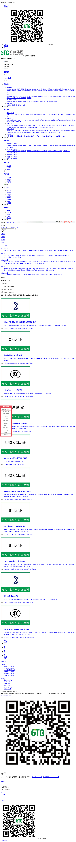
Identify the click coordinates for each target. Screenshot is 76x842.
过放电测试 (53, 89)
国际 (13, 363)
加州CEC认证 (35, 136)
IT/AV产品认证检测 (12, 152)
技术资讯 (9, 181)
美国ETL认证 (56, 120)
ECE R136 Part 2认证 (12, 125)
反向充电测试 (20, 91)
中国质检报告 (67, 130)
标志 (24, 602)
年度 (11, 464)
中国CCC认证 (27, 130)
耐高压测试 (54, 101)
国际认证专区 (10, 113)
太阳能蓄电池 (66, 151)
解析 (32, 534)
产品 (21, 534)
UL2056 (17, 227)
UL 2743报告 (10, 120)
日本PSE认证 (52, 130)
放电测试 (14, 89)
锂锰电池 (50, 145)
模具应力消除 (18, 96)
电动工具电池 (51, 151)
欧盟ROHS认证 (24, 127)
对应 (21, 363)
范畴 (24, 328)
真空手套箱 (22, 105)
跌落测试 (61, 96)
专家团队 (9, 197)
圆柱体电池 (22, 145)
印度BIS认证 (71, 268)
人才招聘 (9, 203)
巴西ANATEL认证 (48, 120)
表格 (16, 534)
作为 (32, 602)
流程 (30, 637)
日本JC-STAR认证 (11, 130)
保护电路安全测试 (11, 99)
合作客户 (9, 201)
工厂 (35, 569)
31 (4, 647)
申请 (30, 569)
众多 (27, 569)
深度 (27, 363)
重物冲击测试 (43, 96)
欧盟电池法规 (21, 125)
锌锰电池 (60, 145)
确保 (19, 534)
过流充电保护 (17, 101)
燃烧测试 (66, 96)
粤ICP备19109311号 (37, 777)
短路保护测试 (32, 101)
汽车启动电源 (58, 151)
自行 (13, 396)
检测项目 (6, 84)
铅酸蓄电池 (23, 151)
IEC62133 (3, 227)
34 (4, 651)
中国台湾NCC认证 (55, 132)
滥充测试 (33, 89)
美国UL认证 (16, 120)
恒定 (27, 431)
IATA (30, 499)
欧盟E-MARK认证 (32, 127)
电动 (29, 396)
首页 (8, 222)
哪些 (29, 328)
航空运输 (6, 499)
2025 (21, 464)
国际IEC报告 (30, 114)
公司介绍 (9, 190)
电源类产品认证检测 (12, 154)
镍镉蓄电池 (37, 151)
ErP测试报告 (10, 136)
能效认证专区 (10, 134)
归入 (27, 328)
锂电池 (6, 328)
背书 (33, 569)
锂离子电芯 (39, 145)
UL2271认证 (20, 121)
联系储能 (6, 207)
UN (24, 464)
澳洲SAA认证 (46, 114)
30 (4, 646)
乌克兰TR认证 (41, 127)
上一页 (5, 642)
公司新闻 (9, 177)
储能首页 (6, 72)
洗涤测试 (29, 98)
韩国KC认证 (35, 130)
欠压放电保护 (24, 101)
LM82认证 (42, 136)
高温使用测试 (22, 98)
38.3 (19, 464)
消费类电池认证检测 (12, 144)
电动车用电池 (44, 151)
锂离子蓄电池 (30, 151)
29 (4, 644)
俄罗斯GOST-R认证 (49, 125)
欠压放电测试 (12, 91)
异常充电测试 (27, 89)
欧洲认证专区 (10, 123)
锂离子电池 (28, 145)
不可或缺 (12, 569)
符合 (19, 396)
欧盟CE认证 (28, 125)
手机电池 (55, 145)
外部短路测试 (64, 91)
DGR (33, 499)
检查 (25, 569)
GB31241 (8, 227)
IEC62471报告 (61, 114)
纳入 (19, 602)
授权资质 (9, 194)
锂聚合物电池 (15, 145)
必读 (19, 569)
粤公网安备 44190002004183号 (51, 777)
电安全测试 (9, 87)
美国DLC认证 (61, 136)
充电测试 (9, 89)
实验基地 (9, 192)
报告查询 (9, 169)
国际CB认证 (23, 114)
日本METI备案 (20, 130)
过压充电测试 (60, 89)
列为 (13, 328)
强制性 (10, 328)
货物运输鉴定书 (38, 114)
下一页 (5, 657)
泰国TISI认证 (19, 132)
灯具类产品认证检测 (12, 156)
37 (4, 655)
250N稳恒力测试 (14, 98)
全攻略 (16, 569)
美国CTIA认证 (64, 120)
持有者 (6, 363)
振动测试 (37, 96)
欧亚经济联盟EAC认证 (37, 125)
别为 (29, 534)
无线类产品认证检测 (12, 158)
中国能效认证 (48, 136)
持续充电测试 (20, 89)
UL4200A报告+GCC (12, 121)
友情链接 (9, 216)
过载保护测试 (39, 101)
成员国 (10, 363)
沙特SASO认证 (46, 132)
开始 (8, 464)
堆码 (21, 431)
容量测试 (9, 105)
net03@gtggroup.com (6, 695)
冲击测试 (32, 96)
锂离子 (10, 396)
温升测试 (71, 96)
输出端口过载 (49, 91)
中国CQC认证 (59, 130)
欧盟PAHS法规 (66, 125)
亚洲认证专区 (10, 129)
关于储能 (6, 187)
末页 (5, 658)
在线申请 (9, 210)
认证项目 (6, 110)
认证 (21, 328)
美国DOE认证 (23, 136)
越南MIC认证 (12, 132)
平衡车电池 (17, 151)
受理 (5, 464)
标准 (21, 396)
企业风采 (9, 199)
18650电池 (10, 147)
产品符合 (6, 534)
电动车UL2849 (24, 120)
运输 (29, 431)
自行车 (6, 396)
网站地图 (6, 46)
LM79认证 (55, 136)
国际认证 (6, 569)
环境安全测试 (10, 94)
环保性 (6, 637)
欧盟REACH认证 (14, 127)
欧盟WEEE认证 (58, 125)
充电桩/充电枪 (10, 151)
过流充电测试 (67, 89)
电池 (32, 328)
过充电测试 (47, 89)
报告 (16, 363)
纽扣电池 (45, 145)
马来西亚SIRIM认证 (36, 132)
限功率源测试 (35, 91)
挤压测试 (50, 96)
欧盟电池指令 (71, 261)
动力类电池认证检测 (12, 149)
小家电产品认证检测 (68, 250)
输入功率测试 (42, 91)
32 (4, 648)
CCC (33, 637)
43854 (32, 396)
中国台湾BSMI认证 (43, 130)
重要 (14, 499)
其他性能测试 (10, 103)
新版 (25, 499)
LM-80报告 (16, 136)
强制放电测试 (40, 89)
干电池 (64, 145)
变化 (28, 499)
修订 (22, 499)
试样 (19, 431)
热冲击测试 (55, 96)
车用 (24, 396)
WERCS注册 (31, 120)
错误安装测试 (57, 91)
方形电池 (33, 145)
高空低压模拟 (26, 96)
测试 (29, 363)
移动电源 (9, 145)
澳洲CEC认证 (10, 114)
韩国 (19, 328)
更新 (13, 464)
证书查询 (6, 7)
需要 (13, 602)
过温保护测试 (47, 101)
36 (4, 654)
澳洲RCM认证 (54, 114)
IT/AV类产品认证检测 (9, 670)
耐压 (16, 431)
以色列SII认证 (27, 132)
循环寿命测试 (15, 105)
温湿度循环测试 (11, 96)
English (5, 47)
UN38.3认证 (7, 78)
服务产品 (6, 140)
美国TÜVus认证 (39, 120)
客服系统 (6, 163)
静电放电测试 (27, 91)
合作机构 (9, 196)
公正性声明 (7, 5)
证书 (32, 363)
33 (4, 650)
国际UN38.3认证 (8, 680)
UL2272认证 (71, 120)
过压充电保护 (10, 101)
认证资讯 (6, 174)
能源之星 (29, 136)
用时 (19, 363)
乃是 (16, 328)
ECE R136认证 (49, 127)
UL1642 (13, 227)
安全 (11, 534)
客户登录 (9, 166)
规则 (17, 499)
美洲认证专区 (10, 118)
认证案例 (9, 182)
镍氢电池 (69, 145)
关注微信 (6, 44)
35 (4, 652)
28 (4, 643)
